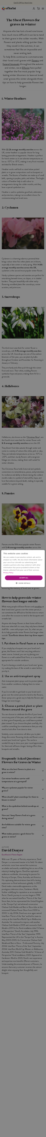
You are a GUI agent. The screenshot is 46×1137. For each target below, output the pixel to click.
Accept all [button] (23, 578)
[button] (23, 583)
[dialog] (23, 568)
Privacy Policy (8, 572)
